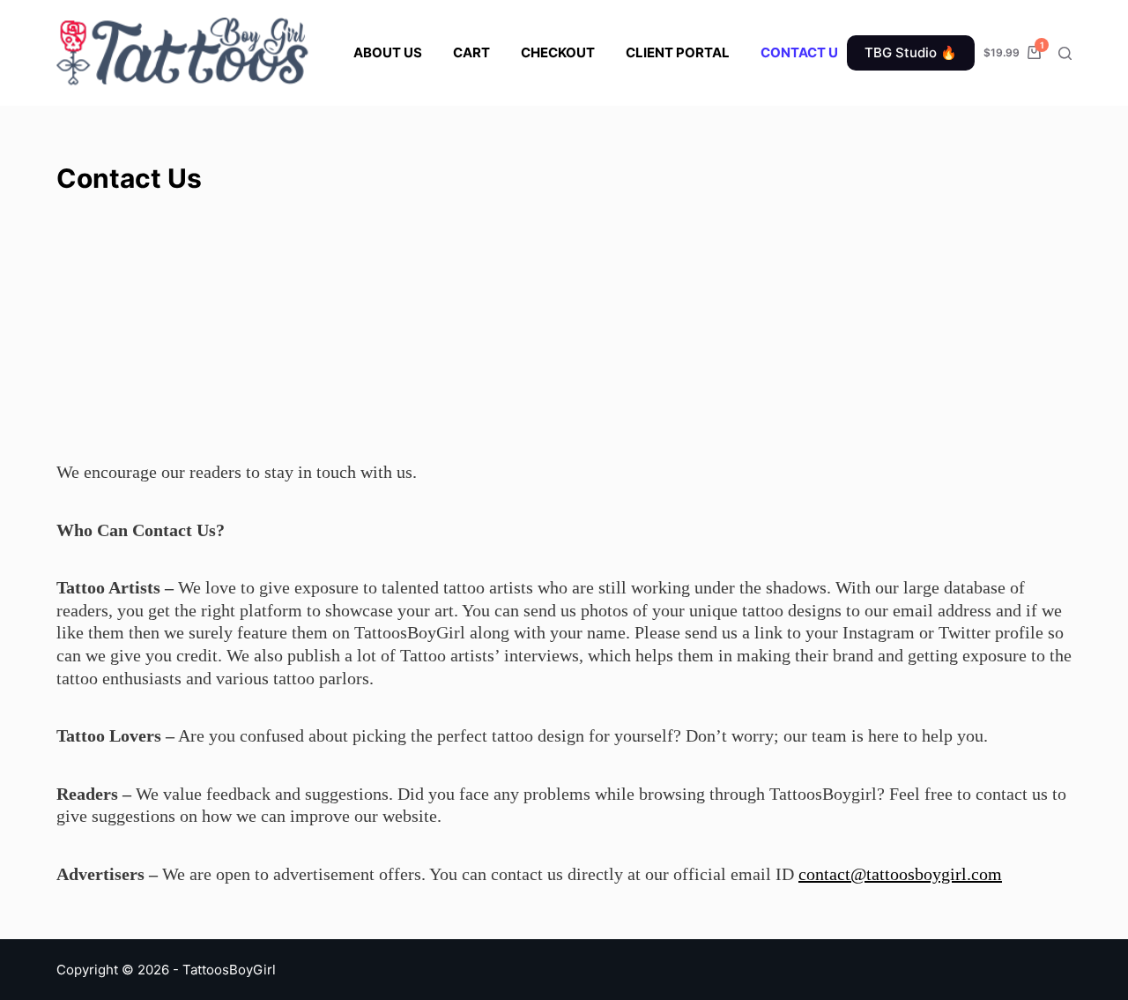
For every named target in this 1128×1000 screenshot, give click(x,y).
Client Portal (678, 52)
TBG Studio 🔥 (911, 52)
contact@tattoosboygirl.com (900, 874)
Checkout (558, 52)
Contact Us (804, 52)
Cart (471, 52)
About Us (387, 52)
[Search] (1065, 53)
